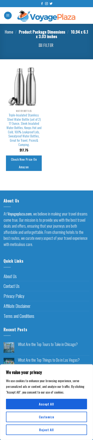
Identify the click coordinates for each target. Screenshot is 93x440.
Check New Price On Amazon (24, 163)
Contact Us (12, 286)
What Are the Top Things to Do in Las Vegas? (49, 360)
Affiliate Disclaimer (17, 306)
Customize (46, 416)
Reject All (46, 429)
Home (9, 32)
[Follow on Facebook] (42, 3)
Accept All (46, 403)
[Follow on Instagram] (46, 3)
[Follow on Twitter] (51, 3)
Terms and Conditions (19, 316)
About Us (10, 276)
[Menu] (8, 16)
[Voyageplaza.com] (46, 15)
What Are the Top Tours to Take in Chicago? (48, 344)
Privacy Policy (14, 296)
